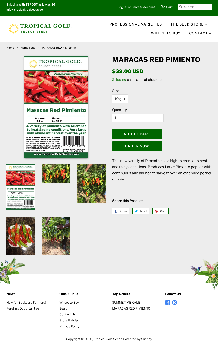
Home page (28, 47)
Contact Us (67, 314)
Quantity (119, 110)
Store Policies (69, 320)
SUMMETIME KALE (126, 302)
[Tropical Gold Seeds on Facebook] (167, 303)
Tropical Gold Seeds (108, 339)
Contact (199, 33)
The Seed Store (187, 24)
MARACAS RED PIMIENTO (131, 308)
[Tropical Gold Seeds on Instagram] (174, 303)
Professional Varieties (135, 24)
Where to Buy (69, 302)
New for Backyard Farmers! (26, 302)
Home (10, 47)
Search (64, 308)
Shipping (119, 80)
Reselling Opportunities (22, 308)
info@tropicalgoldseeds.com (26, 9)
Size (115, 91)
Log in (122, 7)
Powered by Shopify (137, 339)
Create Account (144, 7)
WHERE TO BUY (166, 33)
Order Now (137, 146)
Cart (169, 7)
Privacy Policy (69, 326)
